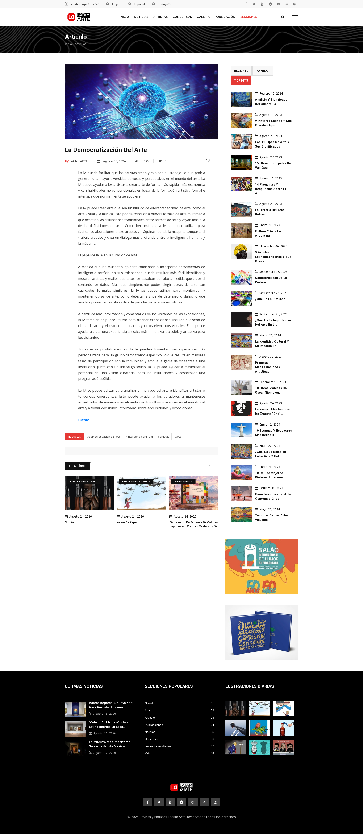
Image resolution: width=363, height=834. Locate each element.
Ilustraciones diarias (179, 746)
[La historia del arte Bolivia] (241, 209)
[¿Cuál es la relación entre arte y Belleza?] (241, 451)
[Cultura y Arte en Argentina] (241, 230)
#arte (178, 437)
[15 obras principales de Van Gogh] (241, 162)
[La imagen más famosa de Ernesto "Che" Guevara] (241, 408)
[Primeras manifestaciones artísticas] (241, 362)
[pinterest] (278, 4)
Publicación (225, 17)
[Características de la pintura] (241, 277)
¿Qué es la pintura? (270, 299)
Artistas (160, 17)
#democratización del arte (104, 437)
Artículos (80, 44)
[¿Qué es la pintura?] (241, 298)
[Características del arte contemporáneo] (241, 493)
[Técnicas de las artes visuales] (241, 514)
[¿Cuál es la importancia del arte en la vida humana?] (241, 319)
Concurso (179, 739)
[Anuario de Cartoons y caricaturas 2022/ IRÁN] (261, 632)
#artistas (163, 437)
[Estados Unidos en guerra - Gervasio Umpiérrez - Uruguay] (259, 728)
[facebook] (246, 4)
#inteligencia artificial (139, 437)
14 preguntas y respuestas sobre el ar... (270, 189)
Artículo (179, 717)
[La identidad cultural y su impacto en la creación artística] (241, 340)
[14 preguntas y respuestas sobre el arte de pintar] (241, 184)
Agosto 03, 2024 (114, 161)
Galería (203, 17)
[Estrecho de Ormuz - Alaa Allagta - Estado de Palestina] (283, 728)
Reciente (241, 70)
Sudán (69, 522)
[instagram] (295, 4)
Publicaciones (179, 724)
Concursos (182, 17)
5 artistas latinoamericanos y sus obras (273, 256)
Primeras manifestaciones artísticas (267, 367)
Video (179, 753)
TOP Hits (241, 80)
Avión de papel (127, 522)
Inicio (124, 17)
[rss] (287, 4)
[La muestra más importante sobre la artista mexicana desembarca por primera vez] (75, 748)
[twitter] (254, 4)
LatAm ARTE (79, 161)
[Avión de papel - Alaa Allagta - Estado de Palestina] (259, 708)
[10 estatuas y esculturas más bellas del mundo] (241, 430)
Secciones (248, 17)
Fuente (83, 420)
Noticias (141, 17)
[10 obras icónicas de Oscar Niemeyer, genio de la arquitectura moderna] (241, 387)
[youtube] (262, 4)
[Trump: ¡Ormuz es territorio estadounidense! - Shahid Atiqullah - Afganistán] (283, 708)
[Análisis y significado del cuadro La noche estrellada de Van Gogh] (241, 99)
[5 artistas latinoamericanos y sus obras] (241, 251)
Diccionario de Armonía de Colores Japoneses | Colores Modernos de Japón (193, 526)
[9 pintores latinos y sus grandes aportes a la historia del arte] (241, 120)
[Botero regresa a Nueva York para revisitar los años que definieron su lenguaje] (75, 709)
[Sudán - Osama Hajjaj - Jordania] (235, 708)
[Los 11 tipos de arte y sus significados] (241, 141)
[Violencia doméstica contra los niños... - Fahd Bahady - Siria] (235, 728)
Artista (179, 710)
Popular (263, 70)
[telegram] (270, 4)
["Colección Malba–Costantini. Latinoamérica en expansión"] (75, 728)
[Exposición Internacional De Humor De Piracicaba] (261, 566)
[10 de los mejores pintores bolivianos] (241, 472)
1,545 (145, 161)
